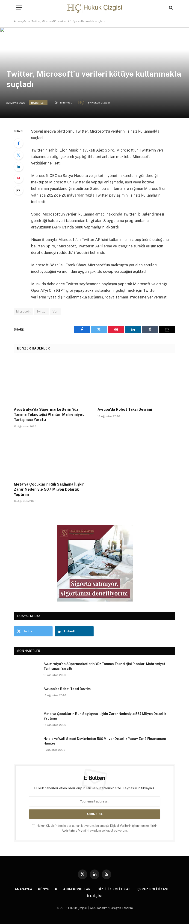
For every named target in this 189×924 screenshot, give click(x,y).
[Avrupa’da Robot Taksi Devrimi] (136, 382)
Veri (56, 311)
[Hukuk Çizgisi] (94, 7)
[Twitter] (18, 155)
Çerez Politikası (152, 889)
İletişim (94, 896)
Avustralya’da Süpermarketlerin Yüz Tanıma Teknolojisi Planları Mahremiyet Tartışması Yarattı (49, 414)
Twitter (41, 311)
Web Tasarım (98, 908)
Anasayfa (20, 21)
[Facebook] (18, 143)
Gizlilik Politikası (114, 889)
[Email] (18, 190)
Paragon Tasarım (121, 908)
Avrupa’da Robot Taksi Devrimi (124, 409)
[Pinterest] (18, 178)
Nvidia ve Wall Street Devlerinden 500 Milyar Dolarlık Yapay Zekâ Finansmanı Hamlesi (105, 741)
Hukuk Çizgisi (101, 102)
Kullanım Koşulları (73, 889)
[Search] (170, 7)
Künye (43, 889)
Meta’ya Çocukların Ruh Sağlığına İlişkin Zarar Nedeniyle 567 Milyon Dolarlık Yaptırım (49, 489)
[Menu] (19, 7)
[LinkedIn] (18, 166)
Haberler (38, 102)
